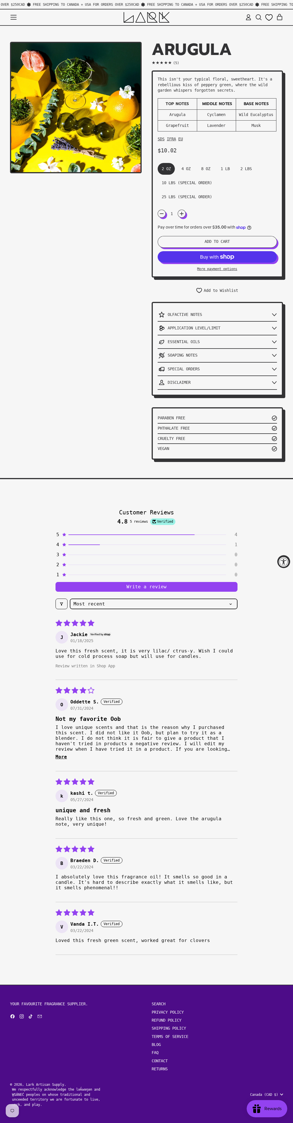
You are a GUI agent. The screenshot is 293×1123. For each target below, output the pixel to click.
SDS (161, 139)
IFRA (171, 139)
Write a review (146, 586)
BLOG (156, 1044)
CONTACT (160, 1061)
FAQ (155, 1052)
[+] (182, 214)
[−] (162, 214)
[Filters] (62, 604)
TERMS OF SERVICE (170, 1036)
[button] (258, 17)
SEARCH (158, 1004)
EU (180, 139)
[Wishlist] (269, 17)
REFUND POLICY (166, 1020)
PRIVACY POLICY (168, 1012)
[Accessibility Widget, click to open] (283, 561)
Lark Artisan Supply (45, 1084)
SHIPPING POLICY (169, 1028)
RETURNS (160, 1069)
